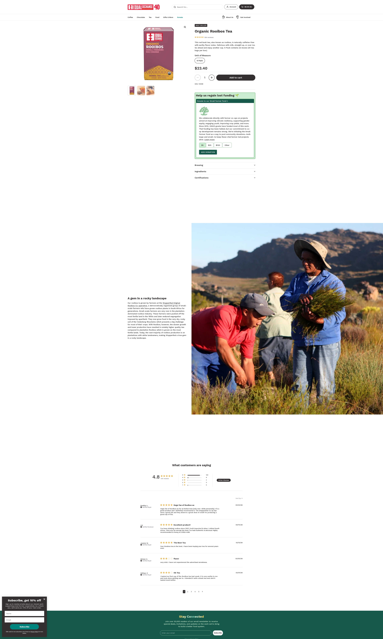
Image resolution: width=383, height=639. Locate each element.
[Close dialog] (44, 599)
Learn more (209, 140)
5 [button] (198, 592)
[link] (195, 485)
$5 (202, 145)
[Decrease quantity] (198, 78)
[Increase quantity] (212, 78)
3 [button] (191, 592)
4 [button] (195, 592)
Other (227, 145)
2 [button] (187, 592)
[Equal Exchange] (144, 7)
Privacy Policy (34, 631)
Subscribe (218, 633)
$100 (218, 145)
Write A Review (223, 480)
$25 (209, 145)
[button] (225, 165)
